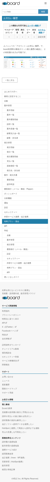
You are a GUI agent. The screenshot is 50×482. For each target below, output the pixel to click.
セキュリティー (10, 212)
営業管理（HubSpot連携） (13, 461)
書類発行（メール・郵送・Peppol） (19, 188)
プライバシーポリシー (11, 315)
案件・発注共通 (10, 175)
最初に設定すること (12, 96)
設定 (6, 207)
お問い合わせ (7, 376)
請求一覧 (10, 124)
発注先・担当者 (13, 170)
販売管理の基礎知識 (10, 445)
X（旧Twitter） (8, 326)
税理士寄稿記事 (8, 469)
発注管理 (8, 142)
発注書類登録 (12, 156)
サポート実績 (7, 392)
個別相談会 (6, 352)
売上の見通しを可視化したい (14, 432)
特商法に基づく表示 (10, 318)
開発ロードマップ (9, 388)
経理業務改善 (7, 453)
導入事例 (5, 404)
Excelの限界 (7, 408)
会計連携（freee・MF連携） (14, 457)
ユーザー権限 (33, 25)
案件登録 (10, 110)
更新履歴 (5, 384)
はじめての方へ (10, 91)
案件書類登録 (12, 119)
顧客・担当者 (12, 137)
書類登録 (10, 179)
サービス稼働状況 (9, 360)
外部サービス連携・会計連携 (16, 216)
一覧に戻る (9, 80)
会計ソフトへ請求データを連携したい (18, 424)
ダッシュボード (10, 193)
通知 (6, 202)
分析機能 (8, 198)
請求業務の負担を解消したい (14, 420)
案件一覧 (10, 114)
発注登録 (10, 147)
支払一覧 (10, 161)
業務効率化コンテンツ (11, 438)
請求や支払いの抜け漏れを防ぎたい (17, 416)
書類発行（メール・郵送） (18, 249)
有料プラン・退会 (11, 221)
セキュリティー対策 (10, 356)
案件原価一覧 (12, 128)
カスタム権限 (41, 31)
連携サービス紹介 (9, 449)
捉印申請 (10, 184)
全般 (6, 101)
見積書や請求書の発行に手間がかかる (18, 412)
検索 (43, 11)
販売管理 (5, 465)
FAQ (6, 230)
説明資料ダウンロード (11, 344)
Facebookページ (9, 330)
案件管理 (8, 105)
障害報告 (5, 364)
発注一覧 (10, 151)
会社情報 (5, 338)
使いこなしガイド (11, 276)
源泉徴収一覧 (12, 165)
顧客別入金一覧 (13, 133)
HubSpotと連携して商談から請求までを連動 (20, 428)
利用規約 (5, 311)
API (5, 226)
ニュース (5, 380)
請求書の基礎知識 (9, 441)
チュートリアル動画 (10, 348)
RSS (4, 334)
